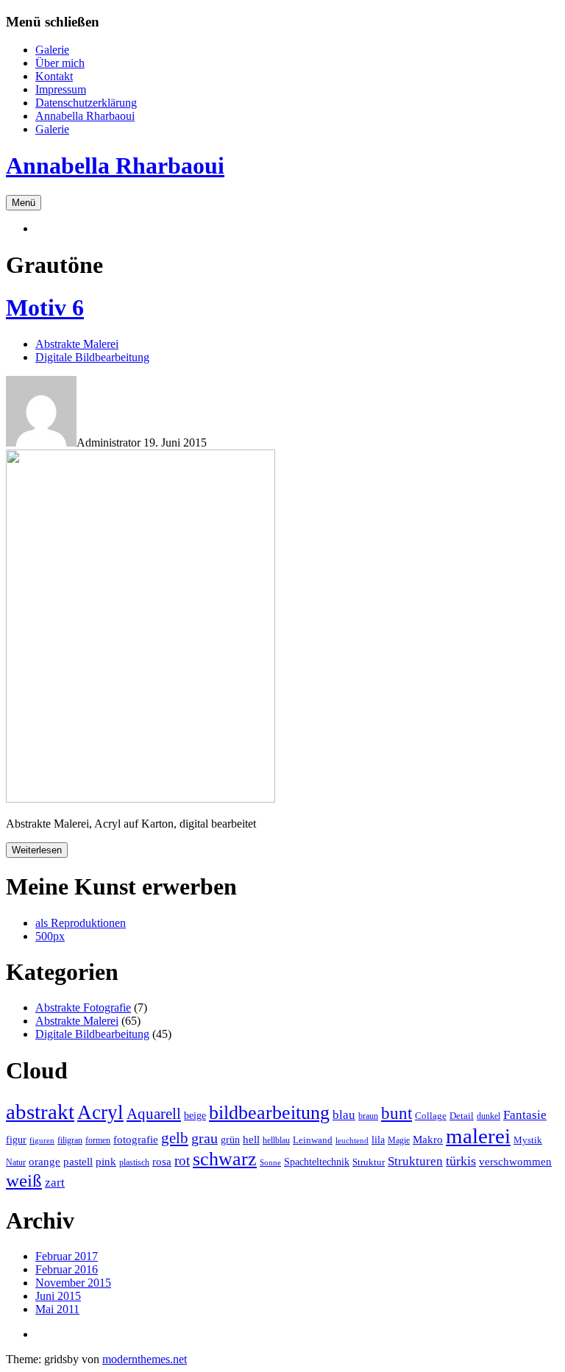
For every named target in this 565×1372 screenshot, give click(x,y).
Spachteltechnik (316, 1161)
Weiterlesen (37, 850)
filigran (69, 1140)
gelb (174, 1138)
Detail (461, 1115)
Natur (16, 1162)
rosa (161, 1161)
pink (106, 1161)
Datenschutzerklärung (86, 102)
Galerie (52, 49)
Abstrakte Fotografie (83, 1007)
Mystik (528, 1139)
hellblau (276, 1140)
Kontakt (54, 76)
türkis (461, 1161)
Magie (399, 1140)
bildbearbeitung (269, 1112)
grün (230, 1139)
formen (97, 1140)
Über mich (60, 63)
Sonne (270, 1163)
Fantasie (525, 1115)
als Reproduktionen (80, 923)
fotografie (135, 1139)
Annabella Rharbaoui (85, 116)
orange (44, 1161)
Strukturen (415, 1161)
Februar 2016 (66, 1269)
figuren (41, 1141)
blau (344, 1115)
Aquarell (154, 1114)
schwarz (225, 1159)
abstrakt (40, 1111)
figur (16, 1139)
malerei (478, 1136)
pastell (78, 1161)
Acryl (100, 1112)
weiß (24, 1180)
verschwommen (515, 1161)
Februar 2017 (66, 1256)
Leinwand (313, 1139)
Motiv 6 (45, 307)
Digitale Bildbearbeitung (92, 357)
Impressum (60, 89)
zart (55, 1183)
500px (50, 936)
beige (195, 1115)
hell (251, 1139)
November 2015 (73, 1282)
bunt (396, 1113)
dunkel (488, 1116)
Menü (23, 202)
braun (368, 1116)
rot (182, 1160)
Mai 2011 (57, 1309)
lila (378, 1139)
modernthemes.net (144, 1359)
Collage (431, 1115)
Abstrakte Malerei (76, 344)
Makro (428, 1139)
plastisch (134, 1162)
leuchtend (352, 1141)
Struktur (368, 1161)
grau (204, 1138)
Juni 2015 (58, 1296)
